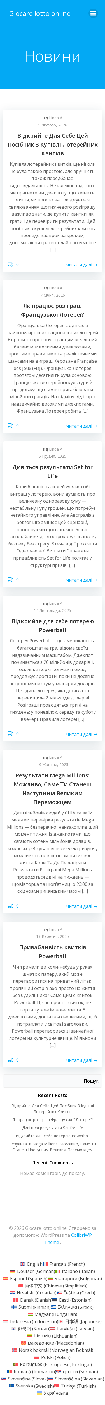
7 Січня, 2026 (52, 295)
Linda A (55, 117)
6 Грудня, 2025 (52, 456)
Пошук (91, 1081)
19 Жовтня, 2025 (52, 764)
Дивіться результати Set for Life (52, 1127)
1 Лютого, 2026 (52, 125)
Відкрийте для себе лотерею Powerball (53, 1135)
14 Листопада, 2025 (52, 610)
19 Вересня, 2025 (52, 936)
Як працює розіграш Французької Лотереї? (53, 1119)
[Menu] (93, 13)
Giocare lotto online (40, 13)
